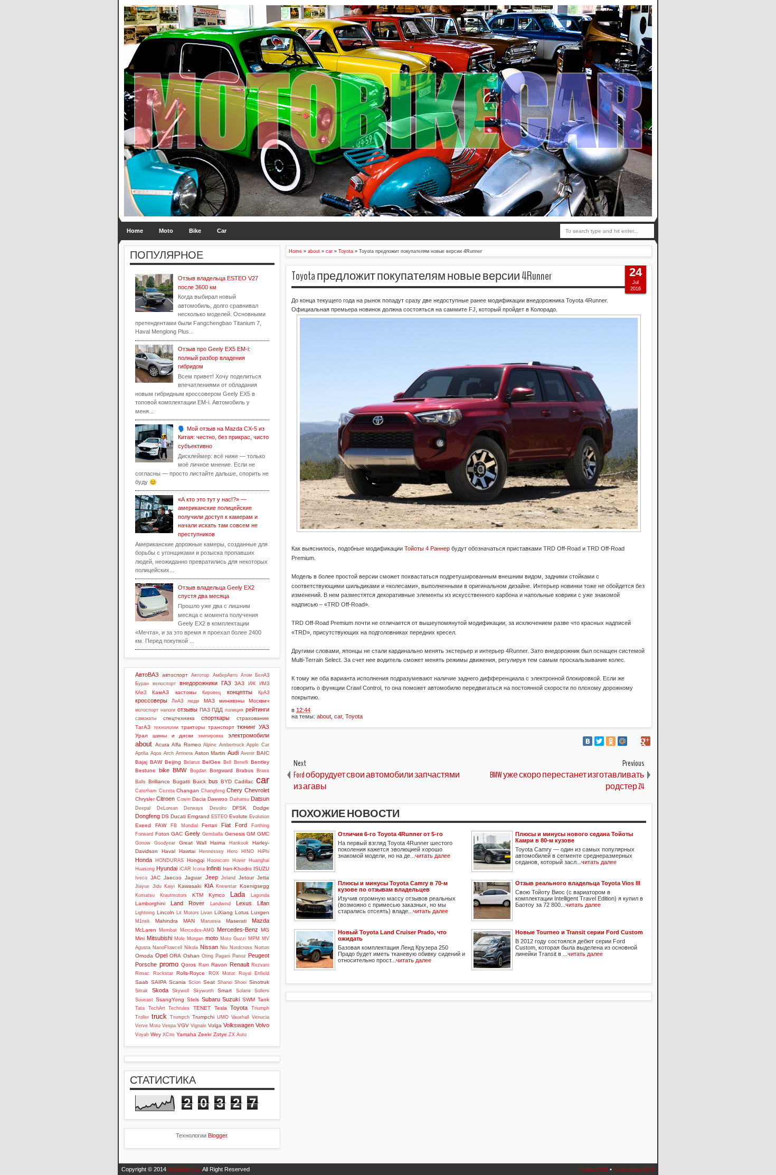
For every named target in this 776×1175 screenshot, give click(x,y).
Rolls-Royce (190, 973)
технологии (166, 727)
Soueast (144, 999)
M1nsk (142, 921)
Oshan (191, 956)
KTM (197, 895)
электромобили (248, 735)
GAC (177, 834)
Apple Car (258, 744)
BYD (226, 781)
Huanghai (259, 860)
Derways (193, 808)
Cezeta (167, 790)
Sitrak (141, 990)
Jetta (263, 877)
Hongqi (195, 860)
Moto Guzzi (233, 938)
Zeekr (205, 1034)
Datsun (260, 798)
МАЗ (209, 701)
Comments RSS (634, 1169)
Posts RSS (594, 1169)
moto (211, 938)
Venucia (260, 1017)
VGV (183, 1025)
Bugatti (181, 781)
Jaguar (193, 877)
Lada (237, 894)
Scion (194, 982)
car (338, 716)
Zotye (220, 1034)
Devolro (218, 808)
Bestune (145, 770)
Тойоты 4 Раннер (427, 548)
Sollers (261, 990)
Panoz (239, 956)
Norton (261, 947)
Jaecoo (173, 877)
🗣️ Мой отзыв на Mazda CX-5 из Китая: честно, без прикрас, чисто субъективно (223, 437)
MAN (189, 921)
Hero (232, 851)
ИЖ (251, 683)
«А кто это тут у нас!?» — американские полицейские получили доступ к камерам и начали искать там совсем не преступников (218, 516)
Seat (209, 982)
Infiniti (213, 868)
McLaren (145, 930)
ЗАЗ (239, 683)
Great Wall (192, 843)
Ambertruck (231, 744)
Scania (177, 982)
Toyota (354, 716)
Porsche (146, 964)
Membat (168, 930)
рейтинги (257, 709)
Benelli (241, 762)
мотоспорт (146, 710)
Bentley (260, 762)
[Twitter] (599, 741)
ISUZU (261, 868)
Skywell (180, 990)
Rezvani (260, 965)
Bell (227, 762)
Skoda (160, 990)
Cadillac (243, 781)
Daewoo (217, 799)
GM (251, 834)
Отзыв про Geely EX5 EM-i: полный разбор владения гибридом (214, 357)
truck (159, 1016)
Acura (162, 744)
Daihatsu (239, 799)
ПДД (217, 710)
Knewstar (226, 886)
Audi (233, 753)
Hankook (239, 843)
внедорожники (198, 683)
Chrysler (145, 799)
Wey (155, 1034)
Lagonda (260, 895)
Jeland (228, 877)
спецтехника (179, 718)
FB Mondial (184, 825)
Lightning (145, 912)
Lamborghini (150, 903)
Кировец (211, 692)
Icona (199, 868)
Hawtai (187, 851)
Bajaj (141, 762)
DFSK (239, 808)
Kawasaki (189, 886)
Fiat (226, 825)
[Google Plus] (645, 741)
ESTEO (219, 816)
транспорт (221, 727)
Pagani (222, 956)
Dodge (261, 808)
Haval (168, 851)
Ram (203, 965)
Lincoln (165, 912)
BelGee (211, 762)
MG (265, 930)
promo (168, 964)
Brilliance (159, 781)
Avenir (247, 753)
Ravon (219, 965)
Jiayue (142, 886)
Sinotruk (259, 982)
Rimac (142, 973)
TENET (202, 1008)
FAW (160, 825)
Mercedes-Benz (237, 929)
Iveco (141, 877)
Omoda (144, 956)
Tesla (220, 1008)
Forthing (260, 825)
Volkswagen (238, 1025)
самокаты (145, 718)
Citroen (165, 798)
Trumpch (180, 1017)
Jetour (246, 877)
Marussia (211, 921)
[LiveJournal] (634, 741)
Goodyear (164, 843)
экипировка (210, 735)
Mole (179, 938)
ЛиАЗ (177, 701)
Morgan (195, 938)
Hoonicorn (218, 860)
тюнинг (246, 727)
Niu (224, 947)
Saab (141, 982)
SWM (248, 999)
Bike (195, 231)
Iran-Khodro (237, 868)
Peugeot (258, 955)
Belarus (192, 762)
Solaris (243, 990)
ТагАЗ (142, 727)
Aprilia (141, 753)
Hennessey (211, 851)
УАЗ (264, 727)
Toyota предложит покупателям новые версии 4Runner (421, 276)
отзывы (187, 709)
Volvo (262, 1025)
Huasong (145, 868)
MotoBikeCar (184, 1169)
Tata (140, 1008)
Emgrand (198, 816)
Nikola (191, 947)
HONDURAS (169, 860)
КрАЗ (263, 692)
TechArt (156, 1008)
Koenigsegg (254, 886)
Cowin (184, 799)
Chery (234, 790)
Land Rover (187, 903)
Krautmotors (173, 895)
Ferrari (209, 825)
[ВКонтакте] (587, 741)
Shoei (240, 982)
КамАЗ (160, 692)
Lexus (244, 903)
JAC (155, 877)
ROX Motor (222, 973)
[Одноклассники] (611, 741)
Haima (217, 843)
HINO (247, 851)
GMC (263, 834)
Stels (193, 999)
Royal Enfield (254, 973)
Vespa (169, 1025)
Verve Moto (147, 1025)
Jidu (157, 886)
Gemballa (212, 834)
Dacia (199, 799)
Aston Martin (210, 753)
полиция (234, 710)
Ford (241, 825)
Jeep (211, 877)
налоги (167, 710)
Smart (224, 990)
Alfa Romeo (186, 744)
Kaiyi (169, 886)
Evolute (238, 816)
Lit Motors (187, 912)
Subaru (211, 999)
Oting (207, 956)
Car (221, 231)
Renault (239, 964)
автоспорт (175, 675)
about (324, 716)
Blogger (217, 1135)
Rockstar (163, 973)
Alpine (209, 744)
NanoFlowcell (167, 947)
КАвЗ (140, 692)
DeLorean (167, 808)
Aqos (156, 753)
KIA (208, 886)
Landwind (220, 903)
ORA (175, 956)
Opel (161, 955)
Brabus (244, 770)
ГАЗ (226, 683)
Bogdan (198, 770)
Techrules (179, 1008)
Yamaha (186, 1034)
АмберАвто (225, 675)
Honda (143, 860)
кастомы (185, 692)
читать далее (432, 855)
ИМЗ (264, 683)
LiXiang (223, 912)
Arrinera (184, 753)
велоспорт (164, 683)
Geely (192, 833)
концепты (239, 692)
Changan (187, 790)
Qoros (188, 965)
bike (164, 770)
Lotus (242, 912)
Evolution (259, 816)
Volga (215, 1025)
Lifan (263, 903)
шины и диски (173, 735)
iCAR (185, 868)
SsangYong (170, 999)
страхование (252, 718)
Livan (206, 912)
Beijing (173, 762)
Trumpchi (203, 1017)
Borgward (221, 770)
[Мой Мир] (622, 741)
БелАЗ (262, 675)
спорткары (215, 718)
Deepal (142, 808)
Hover (238, 860)
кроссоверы (151, 700)
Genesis (235, 834)
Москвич (259, 701)
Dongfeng (147, 816)
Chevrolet (256, 790)
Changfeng (213, 790)
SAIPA (159, 982)
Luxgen (260, 912)
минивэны (231, 701)
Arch (169, 753)
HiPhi (263, 851)
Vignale (198, 1025)
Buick (199, 781)
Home (135, 231)
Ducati (178, 816)
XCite (169, 1034)
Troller (142, 1017)
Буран (142, 683)
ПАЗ (205, 710)
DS (165, 816)
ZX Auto (238, 1034)
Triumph (260, 1008)
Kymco (217, 895)
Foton (162, 834)
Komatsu (145, 895)
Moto (166, 231)
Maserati (236, 921)
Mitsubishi (159, 938)
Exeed (143, 825)
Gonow (142, 843)
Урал (141, 735)
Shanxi (224, 982)
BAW (156, 762)
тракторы (193, 727)
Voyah (142, 1034)
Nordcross (241, 947)
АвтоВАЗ (147, 674)
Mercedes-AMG (197, 930)
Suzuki (231, 999)
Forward (144, 834)
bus (213, 781)
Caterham (146, 790)
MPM (254, 938)
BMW (179, 770)
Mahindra (166, 921)
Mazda (260, 920)
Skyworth (203, 990)
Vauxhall (240, 1017)
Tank (263, 999)
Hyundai (166, 868)
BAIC (263, 753)
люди (193, 701)
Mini (140, 938)
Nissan (209, 947)
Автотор (200, 675)
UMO (223, 1017)
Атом (246, 675)
